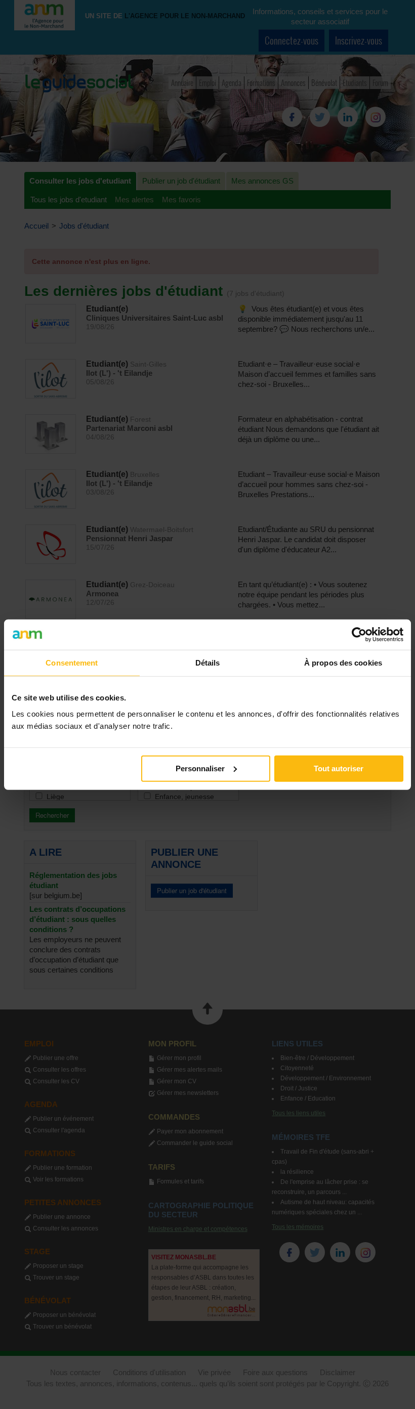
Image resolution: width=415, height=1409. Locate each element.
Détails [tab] (207, 662)
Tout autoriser (338, 768)
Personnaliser (200, 768)
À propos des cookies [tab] (343, 662)
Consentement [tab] (72, 662)
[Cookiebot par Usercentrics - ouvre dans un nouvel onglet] (359, 634)
